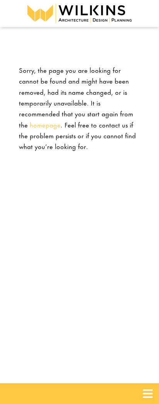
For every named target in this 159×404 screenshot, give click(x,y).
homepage (45, 124)
